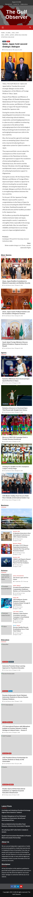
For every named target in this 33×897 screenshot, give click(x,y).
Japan (4, 41)
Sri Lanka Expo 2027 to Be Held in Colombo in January (15, 831)
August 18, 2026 (17, 594)
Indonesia (11, 661)
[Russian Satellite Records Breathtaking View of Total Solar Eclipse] (6, 630)
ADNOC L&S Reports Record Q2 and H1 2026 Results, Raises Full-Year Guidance (21, 561)
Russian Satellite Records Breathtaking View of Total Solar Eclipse (21, 629)
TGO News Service (8, 49)
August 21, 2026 (19, 285)
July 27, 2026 (16, 794)
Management (8, 4)
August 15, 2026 (19, 470)
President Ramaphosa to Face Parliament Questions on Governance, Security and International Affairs (14, 818)
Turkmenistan (10, 462)
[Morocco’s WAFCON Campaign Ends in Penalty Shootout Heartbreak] (16, 424)
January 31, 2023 (18, 49)
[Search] (30, 27)
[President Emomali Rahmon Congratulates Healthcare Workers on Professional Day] (6, 590)
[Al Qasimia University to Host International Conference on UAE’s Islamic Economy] (6, 536)
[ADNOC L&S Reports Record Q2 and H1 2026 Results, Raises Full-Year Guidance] (6, 562)
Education (5, 661)
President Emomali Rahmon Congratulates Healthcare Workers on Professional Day (21, 589)
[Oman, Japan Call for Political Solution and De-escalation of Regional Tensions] (16, 299)
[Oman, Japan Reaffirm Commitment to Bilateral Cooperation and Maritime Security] (16, 268)
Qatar (8, 41)
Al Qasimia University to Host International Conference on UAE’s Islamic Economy (22, 535)
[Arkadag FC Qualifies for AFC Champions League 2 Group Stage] (16, 454)
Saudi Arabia (9, 337)
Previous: (15, 239)
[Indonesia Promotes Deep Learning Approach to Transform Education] (16, 653)
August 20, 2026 (19, 315)
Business (5, 518)
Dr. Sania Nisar (17, 581)
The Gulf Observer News (9, 285)
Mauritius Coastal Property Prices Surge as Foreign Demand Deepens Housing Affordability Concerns (15, 523)
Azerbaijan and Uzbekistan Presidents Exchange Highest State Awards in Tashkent (16, 811)
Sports (11, 374)
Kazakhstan (5, 374)
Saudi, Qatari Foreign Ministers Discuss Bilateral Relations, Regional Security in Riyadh (15, 344)
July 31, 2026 (19, 763)
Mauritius (10, 518)
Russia (14, 625)
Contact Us (16, 4)
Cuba (14, 611)
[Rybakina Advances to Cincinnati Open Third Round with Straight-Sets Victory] (16, 395)
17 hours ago (25, 581)
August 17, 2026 (19, 412)
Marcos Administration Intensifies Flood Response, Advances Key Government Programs (16, 825)
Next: (18, 245)
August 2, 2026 (17, 732)
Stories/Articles (20, 575)
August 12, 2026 (17, 554)
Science (15, 575)
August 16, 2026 (17, 441)
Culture (4, 722)
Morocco (5, 433)
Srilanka (19, 543)
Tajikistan (18, 585)
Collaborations (24, 4)
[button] (2, 27)
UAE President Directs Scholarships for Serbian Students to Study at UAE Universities (15, 759)
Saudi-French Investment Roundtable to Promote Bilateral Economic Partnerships (16, 836)
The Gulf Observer (16, 14)
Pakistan (21, 611)
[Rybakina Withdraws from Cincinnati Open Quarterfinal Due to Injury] (16, 366)
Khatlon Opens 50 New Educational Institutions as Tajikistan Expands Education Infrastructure (13, 790)
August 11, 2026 (17, 566)
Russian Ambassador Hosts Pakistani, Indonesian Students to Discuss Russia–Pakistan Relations (15, 697)
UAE (8, 491)
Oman (8, 276)
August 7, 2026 (19, 701)
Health (14, 585)
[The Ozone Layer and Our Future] (6, 579)
